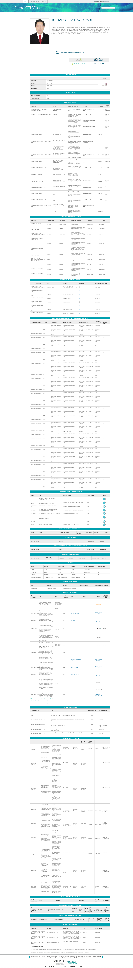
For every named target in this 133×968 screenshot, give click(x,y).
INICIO (25, 1)
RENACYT (44, 1)
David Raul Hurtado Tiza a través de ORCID (98, 694)
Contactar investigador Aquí (37, 946)
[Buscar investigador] (117, 7)
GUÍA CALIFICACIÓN (34, 1)
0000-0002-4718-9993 (80, 63)
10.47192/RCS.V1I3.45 (75, 620)
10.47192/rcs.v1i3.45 (75, 613)
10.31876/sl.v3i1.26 (74, 667)
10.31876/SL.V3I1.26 (75, 674)
